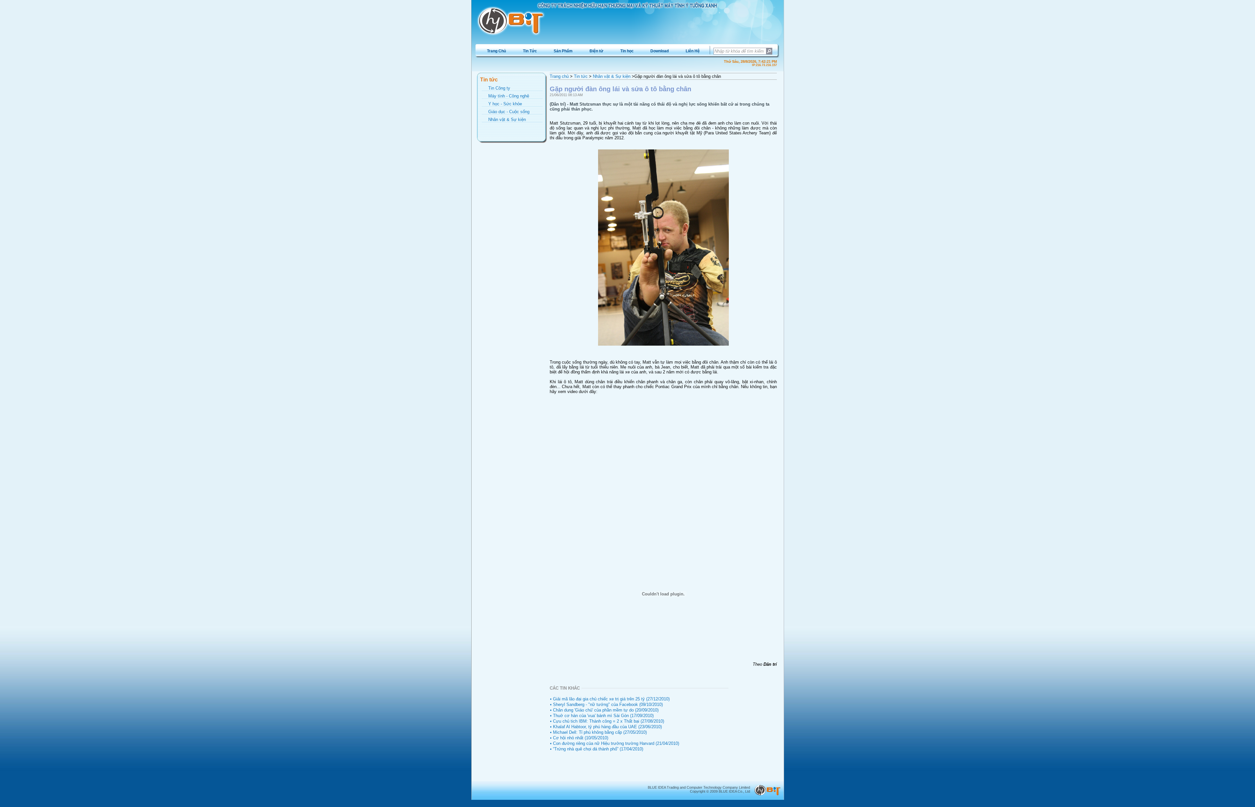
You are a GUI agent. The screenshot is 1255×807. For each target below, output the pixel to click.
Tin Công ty (499, 88)
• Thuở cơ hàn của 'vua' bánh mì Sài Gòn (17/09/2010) (602, 715)
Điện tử (596, 51)
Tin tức (581, 76)
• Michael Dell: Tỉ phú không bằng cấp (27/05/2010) (598, 732)
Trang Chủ (496, 51)
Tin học (627, 51)
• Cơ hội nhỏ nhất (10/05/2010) (579, 737)
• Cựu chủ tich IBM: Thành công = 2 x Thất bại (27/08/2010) (607, 721)
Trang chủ (559, 76)
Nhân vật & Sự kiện (507, 119)
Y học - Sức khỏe (505, 103)
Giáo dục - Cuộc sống (508, 111)
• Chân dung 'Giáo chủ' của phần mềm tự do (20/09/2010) (604, 710)
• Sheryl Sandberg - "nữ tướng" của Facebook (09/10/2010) (606, 704)
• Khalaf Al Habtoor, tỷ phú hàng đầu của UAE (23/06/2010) (606, 726)
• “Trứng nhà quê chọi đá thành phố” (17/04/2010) (596, 749)
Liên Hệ (693, 51)
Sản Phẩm (563, 51)
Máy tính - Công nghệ (508, 96)
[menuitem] (496, 51)
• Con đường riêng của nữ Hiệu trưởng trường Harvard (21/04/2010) (614, 743)
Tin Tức (530, 51)
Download (659, 51)
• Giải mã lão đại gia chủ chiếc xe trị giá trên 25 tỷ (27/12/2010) (610, 698)
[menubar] (593, 51)
